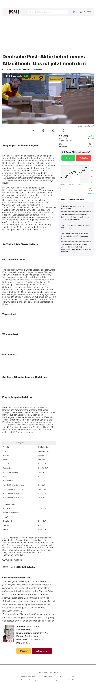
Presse (73, 676)
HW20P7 (41, 455)
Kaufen (68, 158)
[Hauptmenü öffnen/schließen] (5, 11)
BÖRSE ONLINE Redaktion (24, 567)
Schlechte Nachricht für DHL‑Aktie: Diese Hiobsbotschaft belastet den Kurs (75, 236)
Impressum (58, 680)
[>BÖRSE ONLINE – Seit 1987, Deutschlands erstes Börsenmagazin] (14, 11)
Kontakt (46, 680)
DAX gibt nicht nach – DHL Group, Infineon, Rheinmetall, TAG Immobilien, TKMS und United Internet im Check (76, 248)
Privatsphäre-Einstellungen (29, 680)
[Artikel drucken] (43, 130)
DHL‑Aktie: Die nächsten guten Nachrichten (73, 207)
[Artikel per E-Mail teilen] (33, 130)
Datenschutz (48, 676)
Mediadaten (71, 680)
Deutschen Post (10, 163)
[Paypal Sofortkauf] (23, 651)
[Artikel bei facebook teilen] (53, 130)
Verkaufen (83, 158)
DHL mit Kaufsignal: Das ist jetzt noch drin (75, 226)
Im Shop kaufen (42, 651)
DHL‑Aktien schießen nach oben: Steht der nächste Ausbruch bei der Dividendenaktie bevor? (75, 217)
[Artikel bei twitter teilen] (63, 130)
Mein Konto (87, 12)
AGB (61, 676)
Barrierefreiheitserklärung (28, 676)
